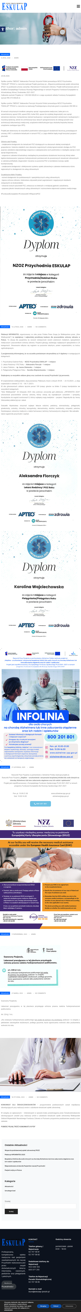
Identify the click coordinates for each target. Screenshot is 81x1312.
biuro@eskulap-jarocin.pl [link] (39, 1292)
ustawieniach (8, 1310)
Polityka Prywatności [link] (7, 1285)
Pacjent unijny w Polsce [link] (13, 1170)
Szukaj (7, 1201)
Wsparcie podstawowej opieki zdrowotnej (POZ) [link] (22, 1150)
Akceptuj (43, 1306)
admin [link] (16, 58)
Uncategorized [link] (10, 1191)
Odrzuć (55, 1306)
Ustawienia (69, 1306)
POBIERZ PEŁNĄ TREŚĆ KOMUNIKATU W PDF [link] (18, 1127)
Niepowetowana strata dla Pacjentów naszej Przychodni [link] (25, 1166)
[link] (2, 29)
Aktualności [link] (5, 54)
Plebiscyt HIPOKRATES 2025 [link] (15, 1154)
